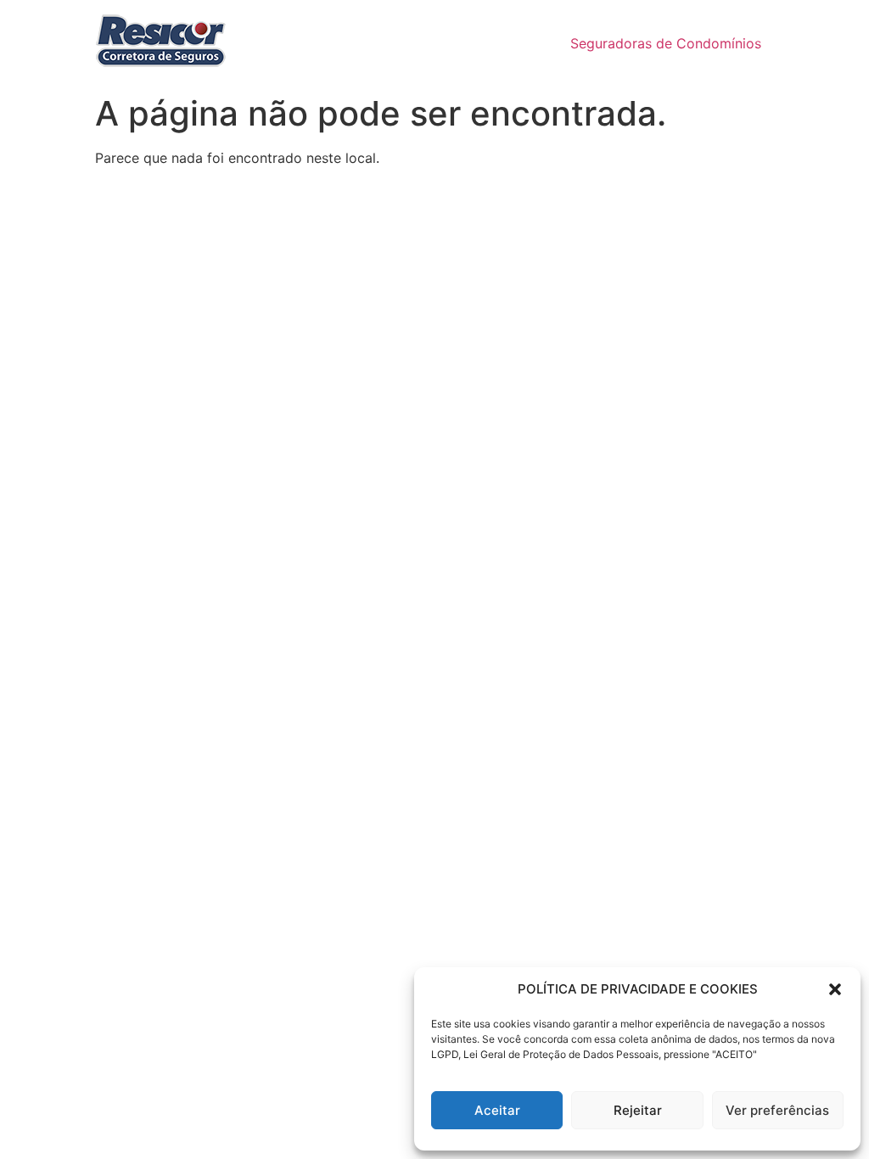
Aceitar (497, 1110)
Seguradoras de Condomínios (665, 43)
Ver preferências (777, 1110)
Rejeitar (638, 1110)
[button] (835, 989)
